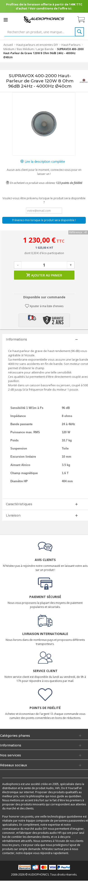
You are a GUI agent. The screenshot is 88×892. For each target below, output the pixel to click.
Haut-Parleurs (71, 45)
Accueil (8, 45)
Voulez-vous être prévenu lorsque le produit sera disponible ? (44, 200)
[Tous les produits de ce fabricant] (83, 81)
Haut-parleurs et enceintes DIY (37, 45)
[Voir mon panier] (83, 19)
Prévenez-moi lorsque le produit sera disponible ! (44, 220)
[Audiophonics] (44, 19)
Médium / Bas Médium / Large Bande (28, 49)
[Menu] (5, 19)
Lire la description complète (44, 161)
